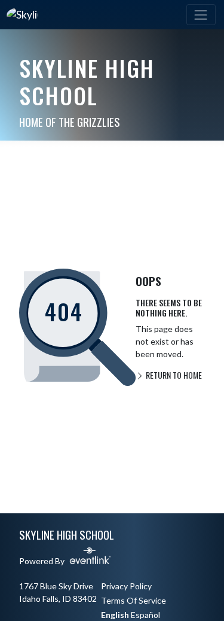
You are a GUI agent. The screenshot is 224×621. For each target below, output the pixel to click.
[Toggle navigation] (201, 14)
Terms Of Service (133, 600)
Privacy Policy (126, 586)
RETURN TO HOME (173, 375)
